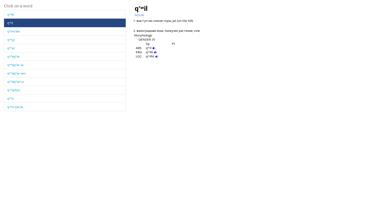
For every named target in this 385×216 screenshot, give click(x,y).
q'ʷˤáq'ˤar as (15, 65)
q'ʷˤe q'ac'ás (15, 107)
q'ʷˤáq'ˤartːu (15, 82)
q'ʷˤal (10, 48)
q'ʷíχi (11, 40)
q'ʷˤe (10, 98)
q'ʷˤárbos (13, 90)
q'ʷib (10, 14)
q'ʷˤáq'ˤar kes (16, 73)
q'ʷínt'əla (13, 31)
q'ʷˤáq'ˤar (13, 56)
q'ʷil (10, 23)
